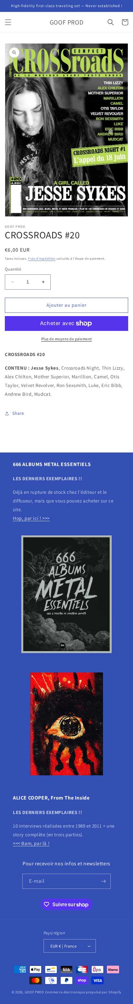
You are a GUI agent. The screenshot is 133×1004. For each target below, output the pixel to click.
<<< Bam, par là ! (31, 843)
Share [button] (18, 413)
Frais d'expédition (42, 258)
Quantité (13, 269)
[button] (8, 22)
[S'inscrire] (103, 881)
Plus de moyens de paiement (66, 338)
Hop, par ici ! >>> (31, 518)
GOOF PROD (34, 992)
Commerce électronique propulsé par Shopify (83, 992)
